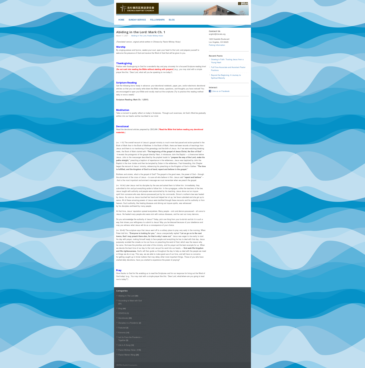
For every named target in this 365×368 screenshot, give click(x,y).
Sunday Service (137, 19)
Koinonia (121, 332)
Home (121, 19)
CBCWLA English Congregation (126, 365)
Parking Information (217, 45)
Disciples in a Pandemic (128, 322)
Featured (122, 327)
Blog (172, 19)
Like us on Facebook (221, 91)
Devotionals (123, 318)
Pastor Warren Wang (126, 354)
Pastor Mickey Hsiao (155, 35)
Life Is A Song (124, 345)
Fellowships (157, 19)
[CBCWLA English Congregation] (137, 8)
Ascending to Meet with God (130, 300)
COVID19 (122, 313)
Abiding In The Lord (138, 35)
